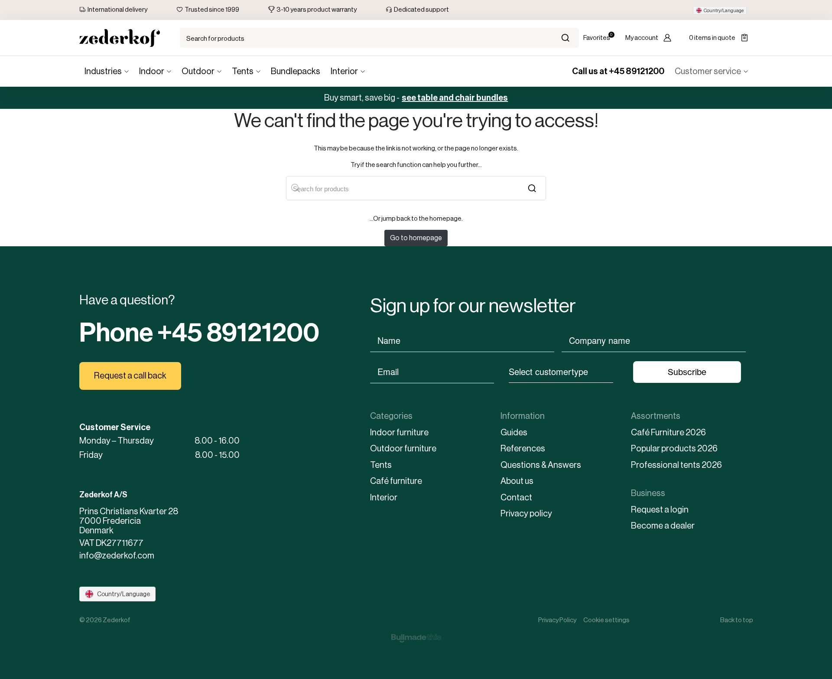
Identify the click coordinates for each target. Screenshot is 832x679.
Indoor (151, 71)
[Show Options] (617, 371)
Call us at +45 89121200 (618, 71)
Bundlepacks (295, 71)
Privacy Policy (557, 620)
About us (516, 481)
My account (641, 37)
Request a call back (130, 376)
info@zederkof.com (116, 556)
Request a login (660, 510)
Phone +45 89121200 (199, 332)
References (522, 449)
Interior (344, 71)
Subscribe (687, 372)
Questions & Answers (540, 465)
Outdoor (198, 71)
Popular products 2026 (674, 449)
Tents (243, 71)
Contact (516, 498)
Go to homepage (416, 238)
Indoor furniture (399, 432)
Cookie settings (606, 620)
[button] (720, 10)
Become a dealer (663, 526)
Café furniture (396, 481)
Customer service (708, 71)
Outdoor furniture (403, 449)
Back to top (736, 620)
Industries (103, 71)
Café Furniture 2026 (668, 432)
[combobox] (561, 371)
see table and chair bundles (455, 97)
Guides (513, 432)
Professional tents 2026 (676, 465)
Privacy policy (526, 514)
